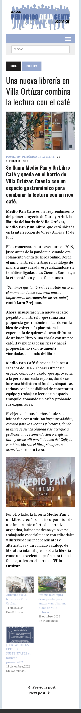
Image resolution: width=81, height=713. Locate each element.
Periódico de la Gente (38, 156)
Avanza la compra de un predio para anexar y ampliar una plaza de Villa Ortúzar (52, 603)
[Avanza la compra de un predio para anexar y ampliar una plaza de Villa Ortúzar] (52, 585)
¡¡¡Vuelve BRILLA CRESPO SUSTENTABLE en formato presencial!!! (18, 653)
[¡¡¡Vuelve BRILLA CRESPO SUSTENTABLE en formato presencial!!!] (20, 635)
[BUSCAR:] (40, 48)
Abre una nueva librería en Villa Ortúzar (16, 599)
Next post (37, 692)
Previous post (44, 687)
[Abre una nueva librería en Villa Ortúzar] (20, 585)
